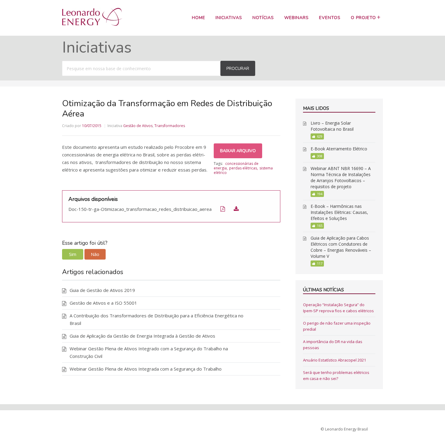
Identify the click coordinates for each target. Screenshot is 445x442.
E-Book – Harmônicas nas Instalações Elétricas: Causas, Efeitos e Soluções (339, 212)
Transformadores (169, 125)
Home (198, 18)
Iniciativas (229, 18)
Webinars (296, 18)
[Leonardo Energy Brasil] (92, 24)
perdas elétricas (243, 168)
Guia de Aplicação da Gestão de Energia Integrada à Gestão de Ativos (142, 336)
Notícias (263, 18)
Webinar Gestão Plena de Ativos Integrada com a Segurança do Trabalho (146, 369)
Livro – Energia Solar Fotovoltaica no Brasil (332, 126)
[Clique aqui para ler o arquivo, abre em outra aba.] (219, 208)
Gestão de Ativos (138, 125)
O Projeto (363, 18)
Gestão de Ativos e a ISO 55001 (103, 303)
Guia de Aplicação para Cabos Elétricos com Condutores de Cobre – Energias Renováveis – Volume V (341, 247)
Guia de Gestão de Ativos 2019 (102, 290)
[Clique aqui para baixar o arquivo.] (232, 208)
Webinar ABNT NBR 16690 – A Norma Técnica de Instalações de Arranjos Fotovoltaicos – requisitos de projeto (341, 177)
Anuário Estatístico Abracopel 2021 (334, 360)
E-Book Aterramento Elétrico (339, 149)
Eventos (330, 18)
